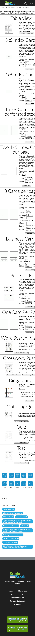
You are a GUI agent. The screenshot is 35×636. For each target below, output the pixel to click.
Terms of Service (17, 598)
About (13, 594)
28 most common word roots (12, 513)
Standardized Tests (13, 7)
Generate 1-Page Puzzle (13, 375)
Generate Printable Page (26, 33)
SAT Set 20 (26, 7)
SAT (20, 7)
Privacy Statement (17, 601)
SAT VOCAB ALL (8, 509)
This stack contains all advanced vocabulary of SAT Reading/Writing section (17, 521)
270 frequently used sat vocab (12, 535)
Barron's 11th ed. (21, 517)
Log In (31, 3)
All (6, 7)
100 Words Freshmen (10, 542)
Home (10, 591)
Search (2, 7)
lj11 (9, 498)
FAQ (22, 594)
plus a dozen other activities (17, 628)
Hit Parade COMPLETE (10, 526)
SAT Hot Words (8, 517)
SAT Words (24, 526)
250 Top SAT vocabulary (11, 538)
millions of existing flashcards (17, 620)
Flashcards (22, 591)
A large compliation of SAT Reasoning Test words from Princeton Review (16, 530)
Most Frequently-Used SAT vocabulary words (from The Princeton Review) (15, 546)
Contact (17, 604)
